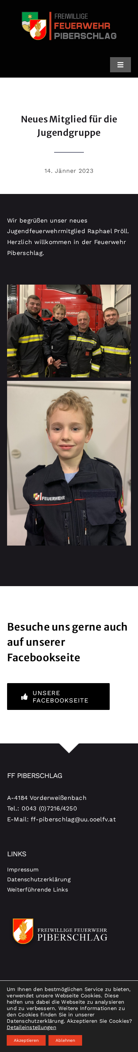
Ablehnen (65, 1040)
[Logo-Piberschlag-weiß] (60, 917)
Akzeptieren (26, 1040)
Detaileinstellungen (31, 1027)
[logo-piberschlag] (69, 8)
